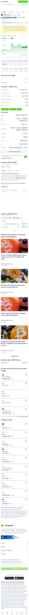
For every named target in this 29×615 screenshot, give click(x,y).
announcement (11, 30)
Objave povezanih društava (6, 215)
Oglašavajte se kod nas (7, 158)
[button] (19, 119)
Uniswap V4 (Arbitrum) (21, 177)
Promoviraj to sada (22, 416)
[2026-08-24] (25, 61)
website (5, 32)
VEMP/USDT (24, 226)
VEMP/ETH (23, 223)
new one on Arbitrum (9, 29)
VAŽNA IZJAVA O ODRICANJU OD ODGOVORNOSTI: (12, 582)
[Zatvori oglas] (26, 391)
